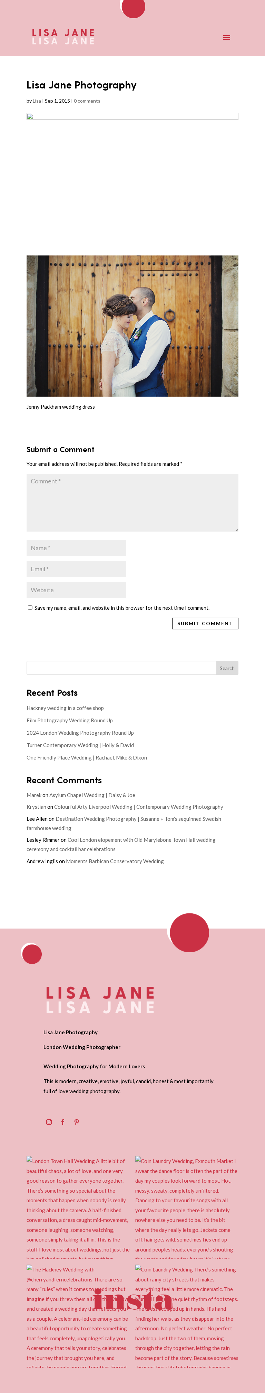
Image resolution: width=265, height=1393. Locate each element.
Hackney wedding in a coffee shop (65, 708)
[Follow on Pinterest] (76, 1122)
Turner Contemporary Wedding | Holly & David (80, 745)
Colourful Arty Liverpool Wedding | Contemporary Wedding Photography (138, 807)
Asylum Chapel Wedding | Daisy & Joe (92, 795)
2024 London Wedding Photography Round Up (80, 733)
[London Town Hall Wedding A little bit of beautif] (78, 1207)
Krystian (36, 807)
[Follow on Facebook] (62, 1122)
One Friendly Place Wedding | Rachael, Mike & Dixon (87, 757)
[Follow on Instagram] (49, 1122)
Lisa (37, 101)
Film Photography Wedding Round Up (70, 720)
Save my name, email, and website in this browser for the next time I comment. (122, 608)
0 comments (87, 101)
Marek (34, 795)
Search (227, 668)
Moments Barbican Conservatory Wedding (115, 861)
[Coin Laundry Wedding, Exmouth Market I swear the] (186, 1207)
